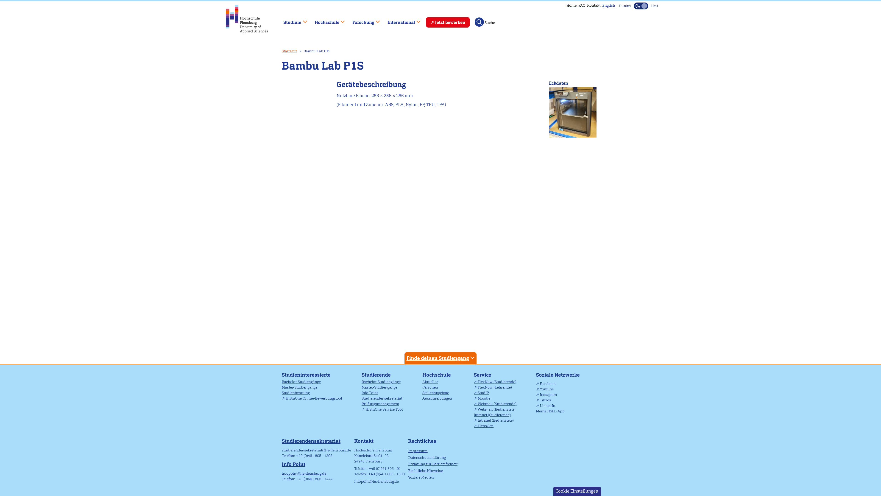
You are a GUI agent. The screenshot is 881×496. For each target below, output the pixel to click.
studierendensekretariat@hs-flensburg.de (316, 450)
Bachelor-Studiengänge (301, 381)
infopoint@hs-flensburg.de (304, 473)
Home (571, 5)
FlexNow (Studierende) (497, 381)
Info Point (370, 392)
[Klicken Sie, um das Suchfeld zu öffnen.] (479, 22)
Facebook (548, 383)
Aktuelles (430, 381)
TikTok (545, 400)
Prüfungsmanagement (380, 403)
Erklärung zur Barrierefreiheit (432, 464)
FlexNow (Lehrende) (495, 387)
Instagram (548, 394)
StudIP (483, 392)
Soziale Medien (421, 477)
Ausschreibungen (437, 398)
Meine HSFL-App (550, 411)
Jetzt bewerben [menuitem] (450, 22)
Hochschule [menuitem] (323, 20)
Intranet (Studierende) (492, 414)
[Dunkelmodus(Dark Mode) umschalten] (641, 6)
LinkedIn (547, 405)
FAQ (581, 5)
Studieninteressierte (306, 375)
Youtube (547, 389)
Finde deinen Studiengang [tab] (438, 358)
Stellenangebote (435, 392)
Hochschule (436, 375)
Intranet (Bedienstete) (496, 420)
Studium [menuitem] (289, 20)
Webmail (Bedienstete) (497, 409)
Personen (430, 387)
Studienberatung (296, 392)
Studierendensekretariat (382, 398)
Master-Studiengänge (299, 387)
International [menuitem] (398, 20)
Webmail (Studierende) (497, 403)
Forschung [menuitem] (360, 20)
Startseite (289, 51)
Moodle (484, 398)
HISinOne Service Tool (384, 409)
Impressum (418, 450)
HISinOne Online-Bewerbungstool (314, 398)
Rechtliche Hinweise (425, 470)
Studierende (376, 375)
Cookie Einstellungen (577, 491)
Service (482, 375)
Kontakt (593, 5)
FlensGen (485, 425)
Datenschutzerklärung (427, 457)
